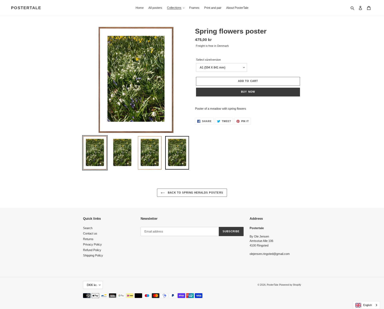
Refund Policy (92, 250)
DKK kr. (92, 285)
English (367, 305)
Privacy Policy (92, 244)
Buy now (248, 91)
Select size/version (208, 59)
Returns (88, 239)
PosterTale (26, 8)
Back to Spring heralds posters (195, 192)
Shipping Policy (93, 255)
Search (87, 228)
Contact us (90, 233)
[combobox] (366, 305)
